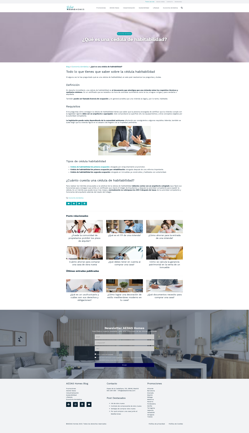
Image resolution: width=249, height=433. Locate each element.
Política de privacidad (157, 424)
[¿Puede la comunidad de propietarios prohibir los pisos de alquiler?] (84, 221)
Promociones (71, 388)
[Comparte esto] (73, 203)
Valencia (150, 410)
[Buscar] (182, 8)
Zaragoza (150, 415)
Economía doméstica (80, 67)
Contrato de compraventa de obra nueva (126, 406)
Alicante (150, 388)
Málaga (150, 397)
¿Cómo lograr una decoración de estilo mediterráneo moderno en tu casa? (124, 297)
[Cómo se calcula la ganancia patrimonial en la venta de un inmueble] (164, 248)
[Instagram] (75, 404)
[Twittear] (79, 203)
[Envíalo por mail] (68, 203)
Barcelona (151, 391)
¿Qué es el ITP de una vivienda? (124, 235)
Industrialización (72, 393)
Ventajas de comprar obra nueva (123, 409)
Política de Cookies (176, 424)
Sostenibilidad (71, 395)
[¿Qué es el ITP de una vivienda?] (124, 221)
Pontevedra (151, 404)
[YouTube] (89, 404)
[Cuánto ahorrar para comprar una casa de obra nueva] (84, 248)
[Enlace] (75, 8)
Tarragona (151, 408)
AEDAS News (71, 391)
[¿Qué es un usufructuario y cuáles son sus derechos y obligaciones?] (84, 280)
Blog (68, 67)
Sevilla (149, 406)
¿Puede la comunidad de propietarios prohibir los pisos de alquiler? (84, 238)
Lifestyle (69, 397)
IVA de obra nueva (117, 403)
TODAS (150, 417)
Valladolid (151, 412)
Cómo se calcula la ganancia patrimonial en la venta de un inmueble (164, 265)
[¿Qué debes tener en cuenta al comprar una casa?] (124, 248)
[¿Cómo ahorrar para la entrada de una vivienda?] (164, 221)
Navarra (150, 401)
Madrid (150, 395)
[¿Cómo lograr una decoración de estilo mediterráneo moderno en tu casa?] (124, 280)
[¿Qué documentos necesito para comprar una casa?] (164, 280)
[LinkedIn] (82, 404)
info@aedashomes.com (126, 391)
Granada (150, 393)
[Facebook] (68, 404)
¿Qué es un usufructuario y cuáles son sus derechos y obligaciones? (84, 297)
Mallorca (150, 399)
